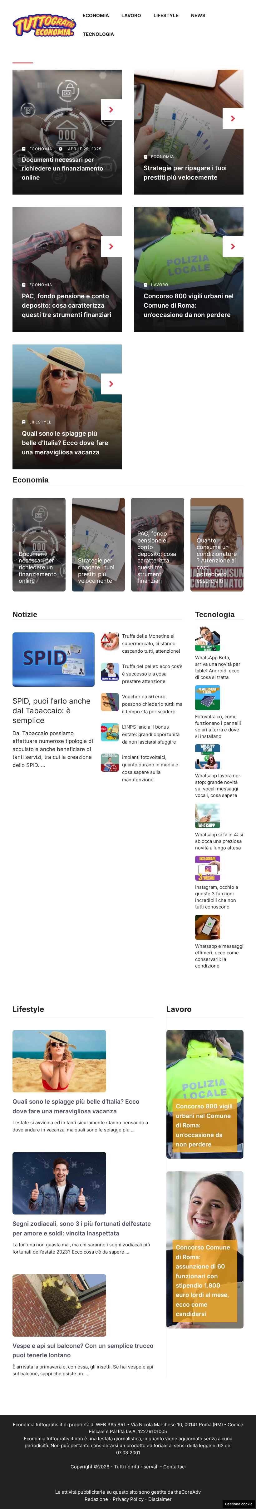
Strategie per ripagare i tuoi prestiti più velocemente (96, 570)
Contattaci (174, 1467)
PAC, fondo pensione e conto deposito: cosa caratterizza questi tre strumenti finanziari (66, 305)
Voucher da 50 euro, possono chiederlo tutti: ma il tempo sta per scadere (152, 704)
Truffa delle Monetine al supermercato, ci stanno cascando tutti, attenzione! (151, 643)
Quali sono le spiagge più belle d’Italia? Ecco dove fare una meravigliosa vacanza (65, 443)
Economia (96, 15)
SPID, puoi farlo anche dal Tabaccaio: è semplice (51, 710)
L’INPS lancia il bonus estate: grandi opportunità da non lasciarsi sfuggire (151, 734)
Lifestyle (166, 15)
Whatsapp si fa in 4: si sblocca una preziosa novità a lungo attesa (219, 841)
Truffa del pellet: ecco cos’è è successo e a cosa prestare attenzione (152, 673)
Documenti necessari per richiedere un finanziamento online (62, 168)
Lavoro (131, 15)
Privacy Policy (128, 1499)
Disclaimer (160, 1499)
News (198, 15)
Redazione (96, 1499)
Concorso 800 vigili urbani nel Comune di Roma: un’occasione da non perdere (189, 305)
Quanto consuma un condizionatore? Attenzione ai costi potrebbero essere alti (217, 560)
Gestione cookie (239, 1504)
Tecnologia (98, 34)
